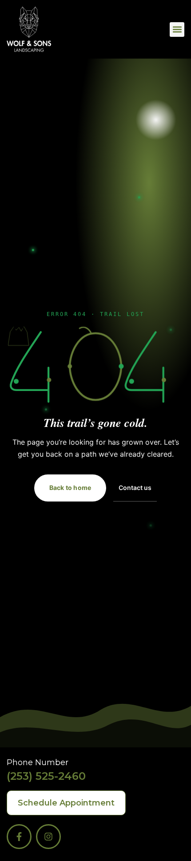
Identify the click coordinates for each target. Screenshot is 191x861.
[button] (177, 29)
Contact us (135, 487)
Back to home (70, 487)
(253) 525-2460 (46, 776)
